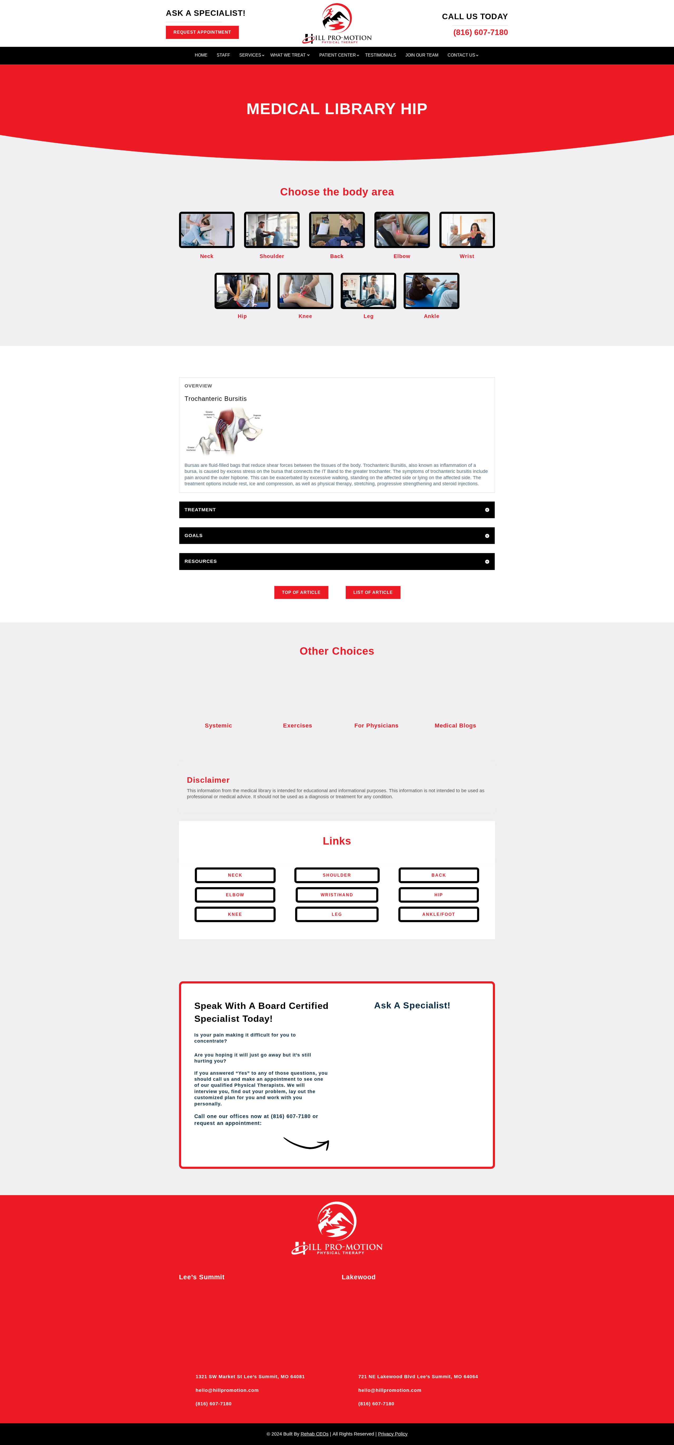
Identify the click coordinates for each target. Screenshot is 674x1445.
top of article (301, 592)
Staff (223, 55)
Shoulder (337, 875)
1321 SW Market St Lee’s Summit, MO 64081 (250, 1376)
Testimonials (380, 55)
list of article (373, 592)
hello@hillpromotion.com (227, 1390)
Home (201, 55)
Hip (438, 895)
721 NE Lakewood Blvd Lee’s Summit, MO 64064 (418, 1376)
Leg (337, 914)
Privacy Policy (393, 1434)
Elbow (235, 895)
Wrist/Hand (337, 895)
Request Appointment (202, 32)
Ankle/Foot (438, 914)
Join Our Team (421, 55)
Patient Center (337, 55)
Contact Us (461, 55)
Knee (235, 914)
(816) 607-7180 (214, 1403)
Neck (235, 875)
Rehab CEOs (315, 1434)
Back (439, 875)
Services (250, 55)
